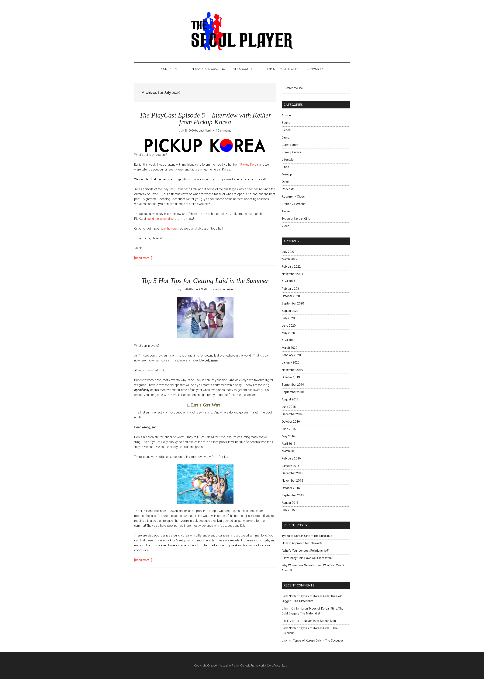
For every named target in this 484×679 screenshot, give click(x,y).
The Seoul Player (242, 31)
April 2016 (288, 443)
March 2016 (289, 451)
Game (285, 137)
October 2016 (291, 421)
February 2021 (291, 288)
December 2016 (292, 414)
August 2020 (290, 311)
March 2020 (289, 348)
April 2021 (288, 281)
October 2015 (291, 488)
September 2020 (293, 303)
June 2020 (289, 325)
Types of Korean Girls (296, 218)
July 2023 (288, 252)
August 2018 (290, 399)
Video (285, 226)
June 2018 (289, 407)
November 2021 (292, 274)
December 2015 (292, 473)
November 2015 (292, 480)
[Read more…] (143, 258)
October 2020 (291, 296)
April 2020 (288, 340)
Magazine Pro (227, 665)
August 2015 (290, 503)
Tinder (286, 211)
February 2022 (291, 266)
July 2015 (288, 510)
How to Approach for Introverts (302, 543)
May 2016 (288, 436)
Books (286, 123)
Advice (286, 115)
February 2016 (291, 458)
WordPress (273, 665)
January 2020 (290, 362)
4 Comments (223, 130)
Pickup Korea (249, 164)
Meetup (287, 174)
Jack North (289, 596)
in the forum (171, 228)
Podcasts (288, 189)
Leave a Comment (223, 289)
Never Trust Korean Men (320, 621)
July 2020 (288, 318)
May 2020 (288, 333)
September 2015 (293, 495)
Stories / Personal (294, 204)
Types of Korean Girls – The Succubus (307, 536)
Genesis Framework (252, 665)
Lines (285, 167)
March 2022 (289, 259)
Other (285, 182)
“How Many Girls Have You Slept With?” (308, 558)
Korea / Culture (292, 152)
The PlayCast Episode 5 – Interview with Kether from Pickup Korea (205, 118)
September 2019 (293, 384)
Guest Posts (290, 145)
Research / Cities (293, 196)
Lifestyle (288, 159)
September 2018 (293, 392)
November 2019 (292, 370)
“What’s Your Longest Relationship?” (305, 550)
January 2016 (290, 466)
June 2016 (289, 429)
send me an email (159, 218)
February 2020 (291, 355)
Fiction (286, 130)
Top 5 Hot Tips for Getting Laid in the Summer (205, 280)
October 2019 (291, 377)
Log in (286, 665)
